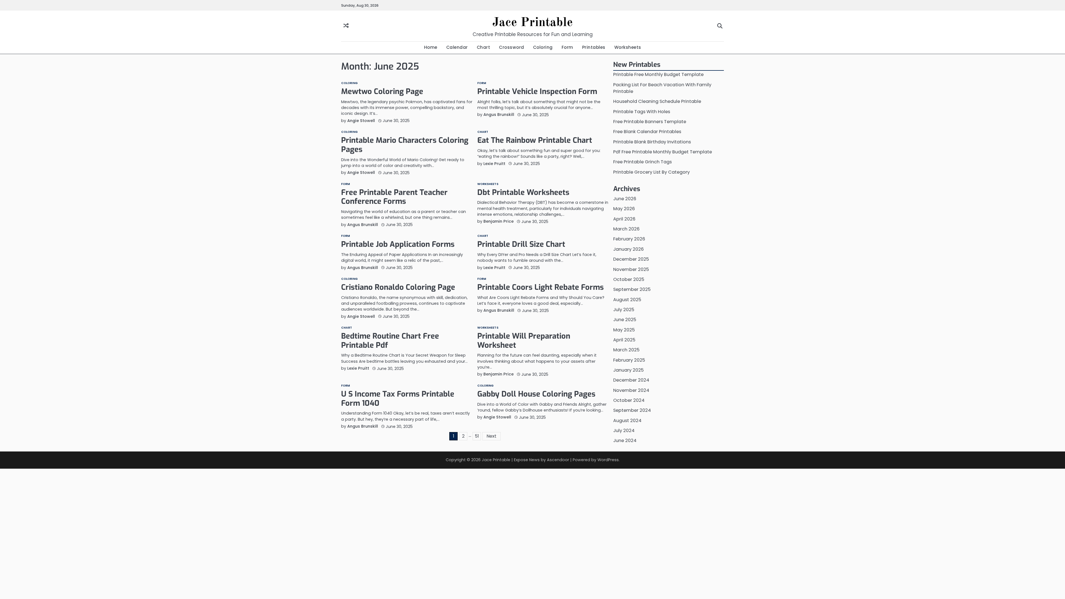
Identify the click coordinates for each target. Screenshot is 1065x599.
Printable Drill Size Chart (521, 244)
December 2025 (631, 259)
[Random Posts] (346, 26)
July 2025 (623, 309)
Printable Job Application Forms (398, 244)
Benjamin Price (498, 221)
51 (477, 436)
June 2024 (625, 440)
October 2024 (629, 400)
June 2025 (624, 319)
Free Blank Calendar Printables (647, 131)
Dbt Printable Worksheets (523, 192)
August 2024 (627, 420)
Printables (593, 47)
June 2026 (624, 199)
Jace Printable (532, 23)
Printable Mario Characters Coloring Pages (404, 144)
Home (430, 47)
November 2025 (631, 269)
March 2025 (626, 350)
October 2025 (628, 279)
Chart (483, 47)
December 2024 (631, 380)
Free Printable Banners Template (649, 121)
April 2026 (624, 219)
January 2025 (628, 370)
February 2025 (629, 360)
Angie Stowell (361, 120)
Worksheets (627, 47)
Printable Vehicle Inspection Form (537, 92)
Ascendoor (558, 460)
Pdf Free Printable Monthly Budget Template (662, 152)
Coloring (543, 47)
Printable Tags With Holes (641, 111)
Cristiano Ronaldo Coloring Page (398, 287)
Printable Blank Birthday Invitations (652, 142)
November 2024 (631, 390)
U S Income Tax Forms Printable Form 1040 (397, 398)
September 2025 (632, 289)
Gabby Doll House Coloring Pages (536, 394)
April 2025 (624, 340)
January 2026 (628, 249)
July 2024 (624, 430)
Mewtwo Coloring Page (382, 92)
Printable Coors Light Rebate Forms (540, 287)
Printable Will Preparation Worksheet (523, 340)
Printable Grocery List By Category (651, 172)
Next (491, 436)
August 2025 (627, 299)
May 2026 (624, 208)
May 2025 (624, 330)
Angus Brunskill (498, 114)
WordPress (608, 460)
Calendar (457, 47)
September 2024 (632, 410)
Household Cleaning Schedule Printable (657, 101)
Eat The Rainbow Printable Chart (534, 140)
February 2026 (629, 239)
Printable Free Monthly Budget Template (658, 74)
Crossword (511, 47)
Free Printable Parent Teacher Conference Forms (394, 197)
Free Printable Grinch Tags (642, 162)
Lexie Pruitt (494, 163)
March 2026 (626, 229)
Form (567, 47)
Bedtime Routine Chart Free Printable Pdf (390, 340)
